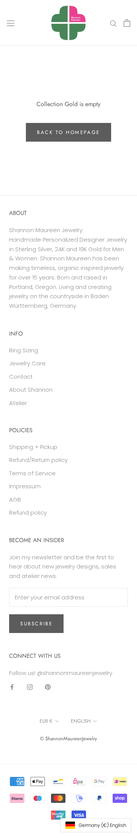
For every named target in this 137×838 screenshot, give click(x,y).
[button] (96, 825)
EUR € (46, 721)
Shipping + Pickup (33, 447)
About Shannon (31, 390)
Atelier (18, 403)
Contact (21, 377)
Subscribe (36, 623)
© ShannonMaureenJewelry (68, 738)
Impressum (25, 486)
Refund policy (28, 513)
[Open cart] (127, 23)
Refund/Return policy (38, 460)
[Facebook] (12, 686)
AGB (15, 500)
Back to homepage (68, 132)
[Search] (113, 22)
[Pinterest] (48, 686)
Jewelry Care (27, 363)
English (81, 721)
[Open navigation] (10, 23)
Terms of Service (32, 473)
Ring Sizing (23, 350)
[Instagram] (30, 686)
